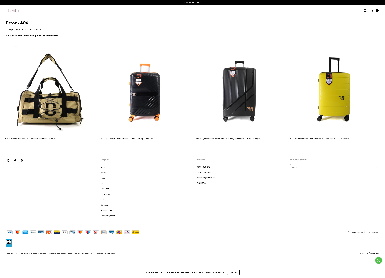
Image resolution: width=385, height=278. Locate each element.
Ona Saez (105, 189)
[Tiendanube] (369, 254)
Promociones (106, 210)
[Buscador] (365, 11)
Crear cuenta (372, 232)
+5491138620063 (203, 172)
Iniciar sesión (357, 232)
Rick (102, 199)
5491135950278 (203, 167)
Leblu (103, 178)
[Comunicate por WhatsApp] (378, 260)
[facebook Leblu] (15, 160)
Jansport (105, 205)
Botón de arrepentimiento (106, 254)
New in (104, 172)
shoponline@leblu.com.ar (206, 178)
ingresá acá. (89, 254)
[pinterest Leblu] (22, 160)
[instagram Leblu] (8, 160)
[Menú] (377, 11)
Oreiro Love (105, 194)
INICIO (103, 167)
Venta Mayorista (108, 216)
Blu (102, 183)
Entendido (233, 272)
